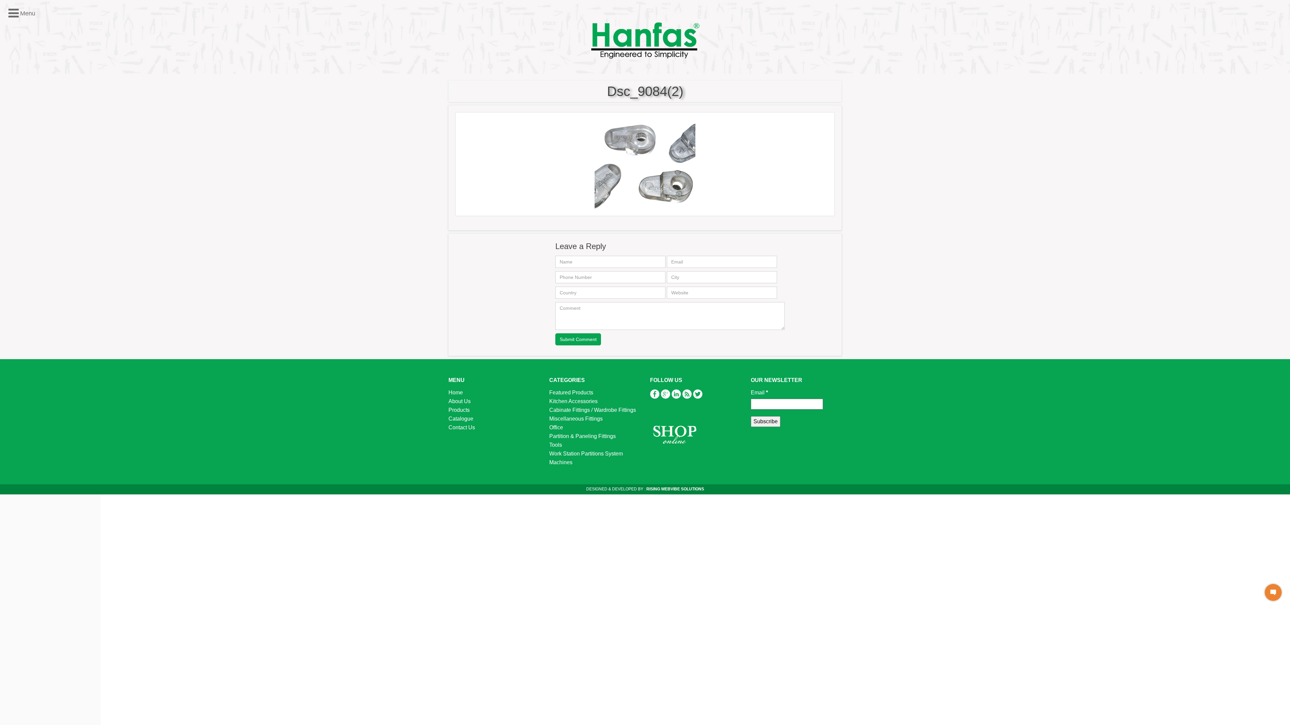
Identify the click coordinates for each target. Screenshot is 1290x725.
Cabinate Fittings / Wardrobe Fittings (592, 410)
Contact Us (461, 427)
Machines (22, 181)
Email (759, 392)
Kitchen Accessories (35, 120)
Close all (39, 102)
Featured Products (33, 111)
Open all (15, 102)
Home (455, 392)
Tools (17, 163)
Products (459, 410)
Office (18, 146)
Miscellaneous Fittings (37, 137)
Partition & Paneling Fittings (44, 155)
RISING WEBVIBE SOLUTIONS (674, 489)
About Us (459, 401)
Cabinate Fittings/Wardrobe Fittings (53, 129)
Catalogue (460, 419)
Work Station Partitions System (48, 172)
